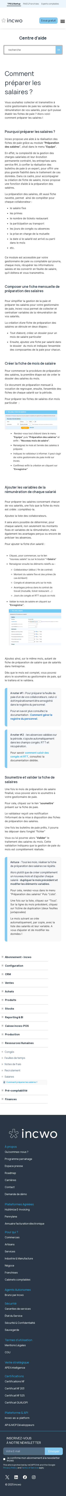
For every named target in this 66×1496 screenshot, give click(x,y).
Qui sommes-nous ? (16, 1152)
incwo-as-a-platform (17, 1418)
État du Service (13, 1316)
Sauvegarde (12, 1330)
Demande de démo (16, 1194)
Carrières (10, 1180)
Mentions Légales (15, 1345)
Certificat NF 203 (14, 1388)
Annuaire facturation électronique (24, 1223)
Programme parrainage (18, 1159)
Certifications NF (15, 1381)
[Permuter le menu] (62, 21)
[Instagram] (34, 1477)
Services (10, 1251)
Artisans (10, 1244)
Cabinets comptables (17, 1279)
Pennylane (11, 1216)
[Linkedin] (16, 1477)
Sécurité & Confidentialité (20, 1323)
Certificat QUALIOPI (16, 1402)
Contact (10, 1187)
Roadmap (10, 1173)
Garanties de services (18, 1308)
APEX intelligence (15, 1367)
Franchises (11, 1272)
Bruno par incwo (14, 1295)
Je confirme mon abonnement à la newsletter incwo (33, 1459)
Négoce (9, 1265)
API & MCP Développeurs (19, 1425)
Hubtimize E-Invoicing (17, 1209)
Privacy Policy (10, 1467)
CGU (7, 1352)
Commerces (12, 1237)
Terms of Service (30, 1467)
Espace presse (14, 1166)
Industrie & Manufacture (19, 1258)
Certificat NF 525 (15, 1395)
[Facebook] (25, 1477)
